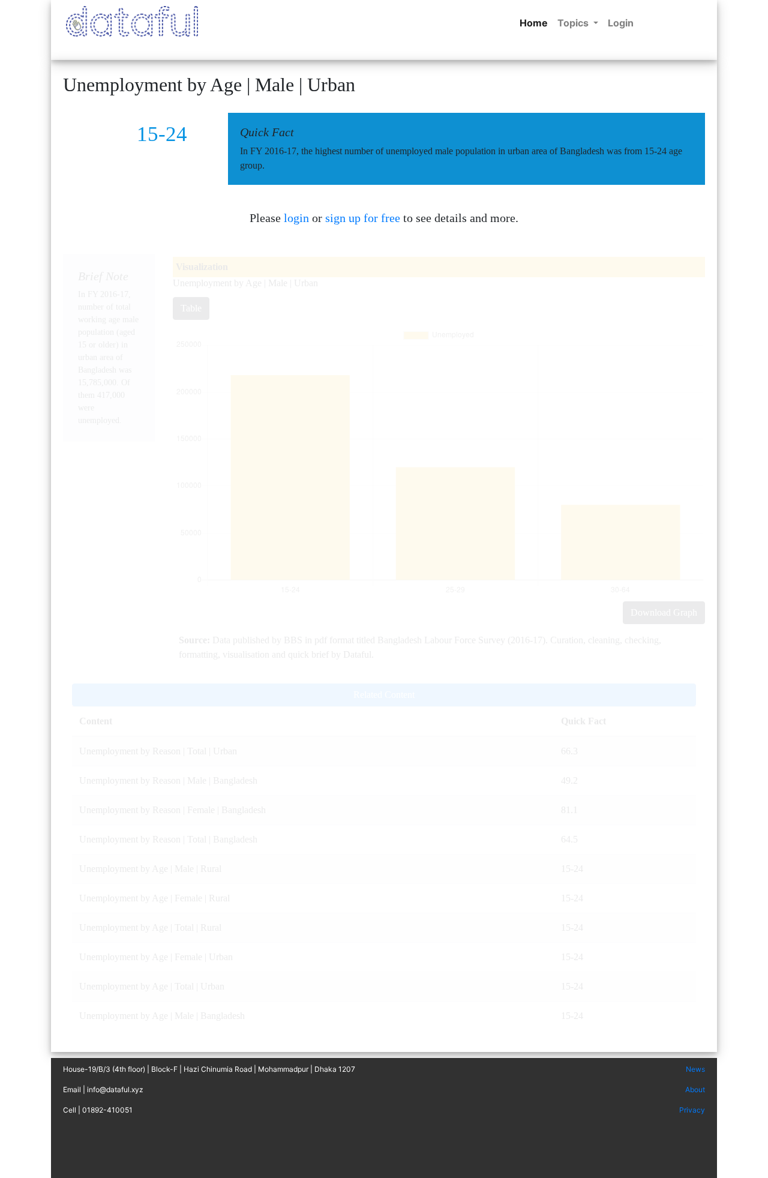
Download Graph (664, 612)
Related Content (384, 695)
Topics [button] (574, 23)
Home (536, 22)
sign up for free (362, 217)
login (296, 217)
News (695, 1069)
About (695, 1089)
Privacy (692, 1109)
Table (191, 308)
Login (621, 23)
